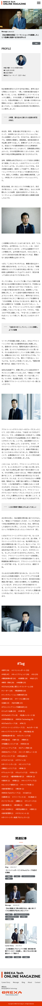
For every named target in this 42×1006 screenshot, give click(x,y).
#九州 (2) (5, 776)
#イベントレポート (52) (20, 670)
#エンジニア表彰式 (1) (10, 784)
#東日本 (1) (20, 788)
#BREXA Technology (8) (24, 719)
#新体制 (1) (18, 805)
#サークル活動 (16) (22, 699)
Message (16, 982)
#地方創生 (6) (29, 731)
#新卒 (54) (5, 670)
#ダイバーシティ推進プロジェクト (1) (15, 817)
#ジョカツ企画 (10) (9, 711)
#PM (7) (23, 723)
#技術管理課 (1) (7, 813)
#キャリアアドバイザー (21, 914)
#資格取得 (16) (7, 699)
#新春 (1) (15, 780)
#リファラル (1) (7, 801)
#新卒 (9, 878)
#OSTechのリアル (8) (10, 715)
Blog (23, 982)
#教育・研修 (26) (8, 682)
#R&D (36, 43)
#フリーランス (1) (19, 797)
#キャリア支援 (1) (27, 784)
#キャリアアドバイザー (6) (11, 731)
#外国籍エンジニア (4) (10, 744)
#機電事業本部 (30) (9, 678)
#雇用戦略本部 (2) (17, 776)
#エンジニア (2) (24, 764)
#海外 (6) (15, 739)
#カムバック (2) (21, 772)
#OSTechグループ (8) (9, 723)
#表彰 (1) (33, 809)
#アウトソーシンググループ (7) (13, 727)
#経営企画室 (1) (21, 809)
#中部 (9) (21, 711)
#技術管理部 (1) (7, 788)
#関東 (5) (25, 739)
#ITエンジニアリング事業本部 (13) (14, 707)
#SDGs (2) (33, 772)
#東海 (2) (22, 768)
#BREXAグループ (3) (9, 752)
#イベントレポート (28, 876)
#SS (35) (35, 674)
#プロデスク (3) (7, 760)
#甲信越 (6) (6, 739)
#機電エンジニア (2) (9, 768)
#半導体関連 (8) (7, 719)
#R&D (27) (34, 678)
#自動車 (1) (6, 797)
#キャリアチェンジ (12, 917)
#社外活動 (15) (17, 703)
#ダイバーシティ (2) (9, 764)
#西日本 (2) (30, 776)
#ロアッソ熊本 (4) (25, 748)
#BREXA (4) (24, 744)
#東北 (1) (28, 805)
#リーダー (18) (7, 690)
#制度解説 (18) (20, 690)
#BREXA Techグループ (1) (11, 793)
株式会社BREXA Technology (9, 988)
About (30, 982)
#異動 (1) (19, 801)
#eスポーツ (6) (32, 727)
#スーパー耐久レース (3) (28, 752)
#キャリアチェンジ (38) (20, 674)
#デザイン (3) (21, 760)
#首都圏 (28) (23, 678)
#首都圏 (9, 919)
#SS (17, 876)
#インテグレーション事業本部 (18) (14, 694)
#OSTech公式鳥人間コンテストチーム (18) (17, 686)
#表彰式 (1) (6, 780)
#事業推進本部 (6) (8, 735)
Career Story (6, 982)
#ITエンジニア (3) (8, 756)
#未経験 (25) (21, 682)
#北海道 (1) (32, 797)
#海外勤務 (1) (7, 805)
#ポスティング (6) (23, 735)
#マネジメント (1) (22, 813)
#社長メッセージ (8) (27, 715)
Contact (37, 982)
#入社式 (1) (27, 793)
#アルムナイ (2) (7, 772)
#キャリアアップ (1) (29, 780)
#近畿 (26, 957)
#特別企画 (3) (22, 756)
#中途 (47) (5, 674)
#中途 (23, 917)
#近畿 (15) (5, 703)
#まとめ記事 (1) (7, 809)
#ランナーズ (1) (30, 801)
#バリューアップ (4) (9, 748)
